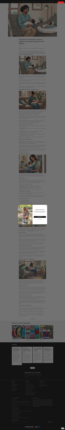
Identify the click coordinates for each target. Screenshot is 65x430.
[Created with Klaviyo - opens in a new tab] (32, 224)
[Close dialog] (46, 205)
